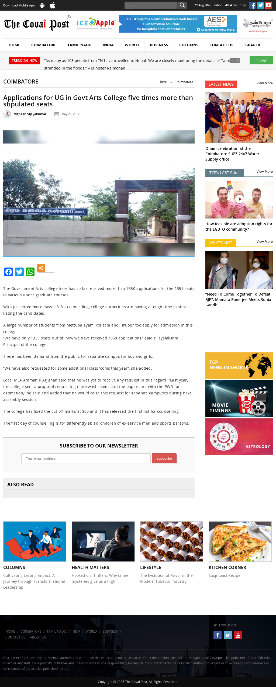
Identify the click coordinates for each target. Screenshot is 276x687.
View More (265, 83)
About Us (38, 637)
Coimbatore (43, 44)
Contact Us (221, 44)
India (108, 44)
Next (184, 192)
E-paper (252, 44)
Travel (261, 60)
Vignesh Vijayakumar (30, 114)
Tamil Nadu (79, 44)
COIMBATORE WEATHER (239, 332)
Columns (188, 44)
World (132, 44)
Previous (13, 192)
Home (14, 44)
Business (159, 44)
